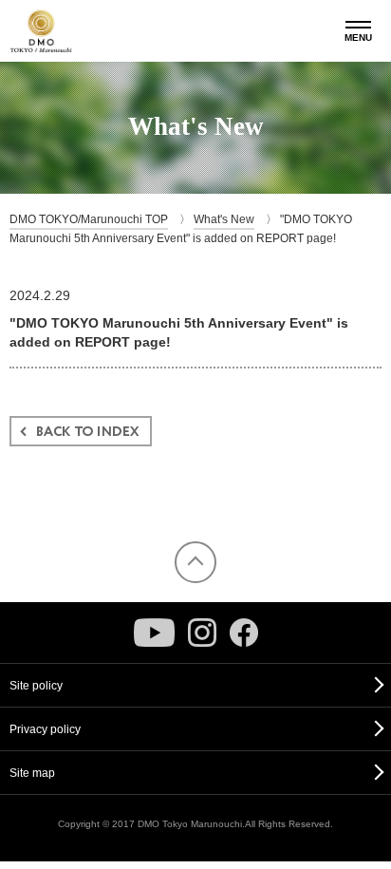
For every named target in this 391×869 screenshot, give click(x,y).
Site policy (36, 685)
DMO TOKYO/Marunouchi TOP (88, 219)
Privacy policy (45, 729)
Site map (32, 773)
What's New (224, 219)
